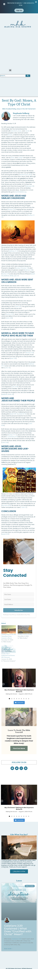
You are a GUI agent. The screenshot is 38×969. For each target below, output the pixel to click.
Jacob (27, 131)
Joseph (20, 157)
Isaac (20, 131)
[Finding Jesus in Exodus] (25, 629)
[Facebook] (12, 768)
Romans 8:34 (6, 505)
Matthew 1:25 (28, 270)
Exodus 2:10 (19, 268)
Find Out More (19, 748)
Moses (10, 135)
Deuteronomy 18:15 (25, 175)
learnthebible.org (20, 192)
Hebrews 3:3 (29, 186)
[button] (10, 70)
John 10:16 (15, 387)
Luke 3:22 (18, 306)
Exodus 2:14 (29, 353)
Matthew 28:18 (8, 276)
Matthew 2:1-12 (13, 251)
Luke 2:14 (16, 276)
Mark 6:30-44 (14, 414)
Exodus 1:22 (11, 209)
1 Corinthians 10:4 (12, 437)
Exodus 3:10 (9, 314)
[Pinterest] (25, 768)
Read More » (8, 948)
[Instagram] (21, 768)
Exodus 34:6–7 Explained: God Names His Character (8, 655)
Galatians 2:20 (16, 939)
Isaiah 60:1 (5, 534)
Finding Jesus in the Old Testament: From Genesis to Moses (8, 636)
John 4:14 (5, 442)
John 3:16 (9, 318)
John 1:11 (7, 368)
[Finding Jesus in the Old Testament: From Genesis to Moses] (8, 629)
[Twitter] (17, 768)
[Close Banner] (36, 2)
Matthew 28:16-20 (7, 394)
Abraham (14, 131)
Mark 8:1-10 (22, 414)
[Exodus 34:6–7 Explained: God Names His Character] (8, 648)
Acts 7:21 (25, 268)
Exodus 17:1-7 (12, 435)
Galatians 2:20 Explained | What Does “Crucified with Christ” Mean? (17, 930)
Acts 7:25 (13, 358)
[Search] (28, 76)
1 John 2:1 (23, 507)
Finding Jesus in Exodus (25, 634)
